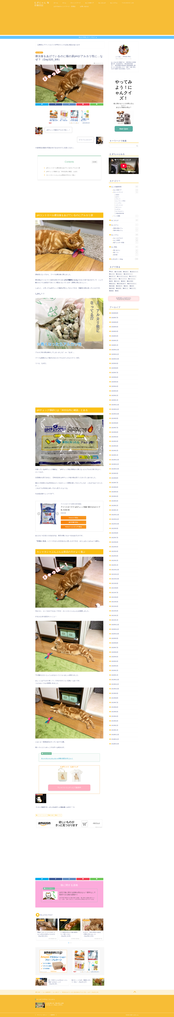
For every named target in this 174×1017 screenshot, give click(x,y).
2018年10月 (115, 744)
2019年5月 (114, 711)
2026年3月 (114, 336)
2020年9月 (114, 638)
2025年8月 (114, 368)
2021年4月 (114, 606)
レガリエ (118, 209)
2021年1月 (114, 620)
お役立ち (126, 271)
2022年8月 (114, 533)
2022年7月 (114, 537)
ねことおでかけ (125, 238)
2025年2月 (114, 395)
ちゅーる (112, 274)
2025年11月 (115, 354)
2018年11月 (115, 739)
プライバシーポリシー (42, 1014)
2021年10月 (115, 579)
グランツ (118, 199)
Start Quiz (123, 129)
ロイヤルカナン (120, 211)
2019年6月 (114, 707)
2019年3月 (114, 721)
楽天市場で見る (73, 522)
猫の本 (132, 285)
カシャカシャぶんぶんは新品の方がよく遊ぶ (60, 175)
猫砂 (117, 290)
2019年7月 (114, 702)
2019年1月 (114, 730)
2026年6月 (114, 322)
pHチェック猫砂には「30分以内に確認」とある (61, 171)
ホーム (56, 3)
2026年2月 (114, 340)
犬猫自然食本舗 (120, 213)
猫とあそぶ (125, 250)
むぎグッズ (113, 276)
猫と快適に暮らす (122, 283)
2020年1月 (114, 675)
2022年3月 (114, 556)
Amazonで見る (73, 517)
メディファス (119, 205)
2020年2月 (114, 670)
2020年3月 (114, 666)
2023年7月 (114, 482)
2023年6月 (114, 487)
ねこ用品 (124, 247)
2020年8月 (114, 643)
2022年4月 (114, 551)
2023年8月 (114, 478)
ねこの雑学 (125, 240)
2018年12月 (115, 734)
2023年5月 (114, 492)
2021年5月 (114, 601)
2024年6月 (114, 432)
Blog (64, 3)
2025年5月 (114, 382)
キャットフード (76, 3)
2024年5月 (114, 437)
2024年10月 (115, 414)
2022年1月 (114, 565)
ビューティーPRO (120, 201)
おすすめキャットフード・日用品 (64, 6)
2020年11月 (115, 629)
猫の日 (126, 285)
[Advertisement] (87, 22)
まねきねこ (119, 274)
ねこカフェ (124, 225)
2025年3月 (114, 391)
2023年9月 (114, 473)
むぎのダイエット (128, 274)
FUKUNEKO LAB (128, 3)
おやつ (117, 197)
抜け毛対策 (130, 281)
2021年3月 (114, 611)
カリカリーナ (133, 276)
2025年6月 (114, 377)
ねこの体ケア (89, 3)
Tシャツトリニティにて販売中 (69, 787)
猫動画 (112, 290)
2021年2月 (114, 615)
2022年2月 (114, 560)
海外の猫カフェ (125, 230)
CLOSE (94, 161)
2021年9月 (114, 583)
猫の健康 (51, 815)
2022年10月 (115, 524)
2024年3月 (114, 446)
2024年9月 (114, 418)
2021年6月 (114, 597)
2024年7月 (114, 427)
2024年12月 (115, 404)
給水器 (125, 254)
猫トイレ (125, 252)
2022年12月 (115, 514)
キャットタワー (114, 278)
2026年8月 (114, 313)
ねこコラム (114, 3)
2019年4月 (114, 716)
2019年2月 (114, 725)
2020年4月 (114, 661)
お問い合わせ (84, 6)
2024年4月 (114, 441)
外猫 (111, 281)
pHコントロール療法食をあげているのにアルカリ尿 (63, 168)
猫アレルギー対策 (125, 242)
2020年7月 (114, 647)
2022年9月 (114, 528)
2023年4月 (114, 496)
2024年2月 (114, 450)
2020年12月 (115, 624)
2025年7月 (114, 372)
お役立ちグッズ (134, 271)
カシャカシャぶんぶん (41, 815)
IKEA (112, 271)
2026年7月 (114, 317)
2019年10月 (115, 689)
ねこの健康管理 (124, 186)
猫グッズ (126, 288)
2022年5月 (114, 546)
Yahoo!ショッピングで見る (73, 526)
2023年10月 (115, 469)
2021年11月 (115, 574)
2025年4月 (114, 386)
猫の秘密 (112, 288)
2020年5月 (114, 656)
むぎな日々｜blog (124, 259)
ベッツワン (119, 203)
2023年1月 (114, 510)
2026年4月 (114, 331)
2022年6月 (114, 542)
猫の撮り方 (119, 285)
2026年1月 (114, 345)
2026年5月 (114, 326)
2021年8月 (114, 588)
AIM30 (117, 194)
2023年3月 (114, 501)
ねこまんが (102, 3)
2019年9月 (114, 693)
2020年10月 (115, 634)
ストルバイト (132, 278)
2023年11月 (115, 464)
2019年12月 (115, 679)
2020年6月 (114, 652)
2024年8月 (114, 423)
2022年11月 (115, 519)
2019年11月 (115, 684)
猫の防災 (119, 288)
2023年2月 (114, 505)
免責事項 (52, 1014)
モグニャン (119, 207)
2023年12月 (115, 459)
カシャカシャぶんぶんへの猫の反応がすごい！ (57, 758)
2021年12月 (115, 569)
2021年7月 (114, 592)
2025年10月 (115, 359)
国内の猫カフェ (125, 228)
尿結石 (123, 281)
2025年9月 (114, 363)
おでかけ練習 (118, 271)
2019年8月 (114, 698)
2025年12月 (115, 349)
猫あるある (113, 283)
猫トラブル (58, 815)
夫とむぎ (117, 281)
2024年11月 (115, 409)
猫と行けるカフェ (132, 283)
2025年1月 (114, 400)
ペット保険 (125, 216)
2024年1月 (114, 455)
